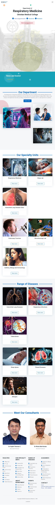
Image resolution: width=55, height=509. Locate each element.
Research (39, 18)
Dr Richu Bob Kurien (14, 446)
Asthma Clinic (20, 477)
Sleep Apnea (14, 367)
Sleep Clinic (19, 471)
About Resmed (20, 485)
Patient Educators (8, 481)
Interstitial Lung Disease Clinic (14, 208)
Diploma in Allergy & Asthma (46, 462)
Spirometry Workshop (31, 491)
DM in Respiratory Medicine (46, 478)
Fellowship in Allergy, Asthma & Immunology (45, 470)
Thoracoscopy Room (7, 470)
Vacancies (31, 18)
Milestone (19, 487)
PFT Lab (6, 463)
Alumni (18, 489)
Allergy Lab (6, 461)
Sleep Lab (40, 178)
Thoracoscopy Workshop (32, 487)
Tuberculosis (15, 336)
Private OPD (19, 465)
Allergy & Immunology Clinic (19, 474)
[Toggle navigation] (52, 2)
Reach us (19, 491)
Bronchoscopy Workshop (32, 484)
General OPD (20, 463)
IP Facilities (6, 475)
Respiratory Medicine (14, 178)
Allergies (14, 397)
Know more (10, 79)
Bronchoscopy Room (7, 466)
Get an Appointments (20, 18)
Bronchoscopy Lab (40, 238)
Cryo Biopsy (7, 479)
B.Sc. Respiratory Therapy (45, 466)
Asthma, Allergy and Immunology (14, 268)
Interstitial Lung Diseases (15, 307)
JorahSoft (28, 501)
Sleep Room (7, 473)
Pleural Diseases (40, 367)
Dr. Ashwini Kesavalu (40, 446)
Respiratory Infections (40, 307)
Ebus (5, 477)
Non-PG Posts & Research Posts (45, 474)
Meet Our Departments (27, 23)
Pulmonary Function (14, 238)
